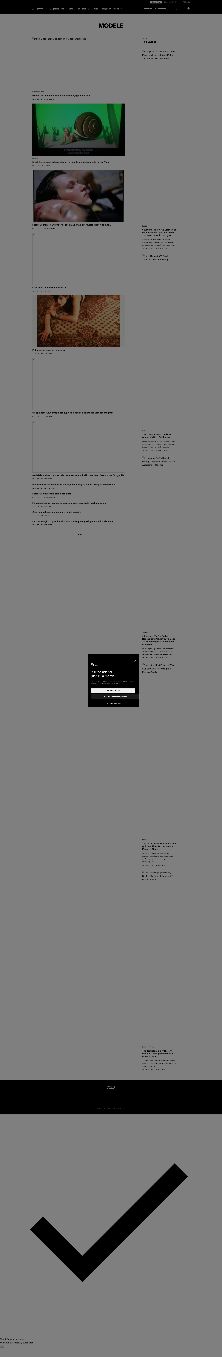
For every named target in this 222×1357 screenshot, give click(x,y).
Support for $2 (113, 691)
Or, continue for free (113, 704)
